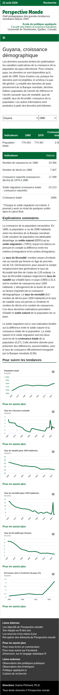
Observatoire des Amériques (18, 666)
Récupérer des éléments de (29, 637)
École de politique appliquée (39, 24)
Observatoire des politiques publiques (24, 663)
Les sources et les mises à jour (20, 634)
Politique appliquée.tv (15, 670)
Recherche (49, 2)
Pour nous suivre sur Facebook (20, 650)
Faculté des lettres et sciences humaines (33, 27)
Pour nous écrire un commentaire (21, 647)
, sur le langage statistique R (24, 653)
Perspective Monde (23, 12)
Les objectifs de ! (23, 627)
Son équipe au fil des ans (17, 630)
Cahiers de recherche (15, 673)
